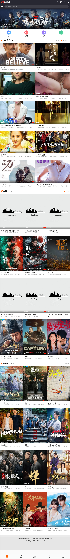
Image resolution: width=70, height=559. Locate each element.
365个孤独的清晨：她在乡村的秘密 (11, 125)
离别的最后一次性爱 (30, 314)
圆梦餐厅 (3, 155)
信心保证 (3, 67)
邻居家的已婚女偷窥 (7, 314)
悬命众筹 (3, 96)
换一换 (66, 191)
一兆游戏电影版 (40, 155)
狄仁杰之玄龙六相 (6, 356)
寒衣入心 (50, 487)
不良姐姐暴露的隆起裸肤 (32, 231)
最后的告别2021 (41, 125)
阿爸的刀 (3, 184)
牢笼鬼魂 (50, 272)
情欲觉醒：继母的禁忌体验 (44, 184)
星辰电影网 (5, 2)
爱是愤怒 (50, 356)
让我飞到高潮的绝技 (42, 96)
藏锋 (26, 403)
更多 (67, 40)
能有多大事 (4, 445)
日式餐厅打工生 (52, 231)
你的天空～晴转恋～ (54, 528)
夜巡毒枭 (27, 356)
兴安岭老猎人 (5, 487)
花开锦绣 (27, 528)
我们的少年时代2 (53, 403)
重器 (26, 445)
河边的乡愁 (39, 67)
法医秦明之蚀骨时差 (54, 445)
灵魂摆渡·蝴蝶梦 (6, 272)
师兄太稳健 (4, 403)
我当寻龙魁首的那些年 (7, 528)
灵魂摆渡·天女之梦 (30, 272)
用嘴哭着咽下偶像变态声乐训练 (10, 231)
